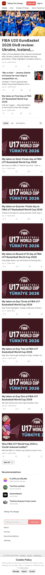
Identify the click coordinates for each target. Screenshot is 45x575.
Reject (24, 571)
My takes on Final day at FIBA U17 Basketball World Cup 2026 (16, 99)
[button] (4, 8)
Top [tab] (12, 123)
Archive (7, 532)
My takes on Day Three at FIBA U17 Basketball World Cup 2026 (21, 303)
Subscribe (31, 3)
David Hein (12, 62)
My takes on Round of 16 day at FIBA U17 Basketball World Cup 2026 (22, 255)
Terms (29, 555)
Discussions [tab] (20, 123)
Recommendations (11, 536)
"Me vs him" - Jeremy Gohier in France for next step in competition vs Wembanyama (16, 76)
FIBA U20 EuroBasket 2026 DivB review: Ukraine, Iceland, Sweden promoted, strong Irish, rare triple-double (22, 45)
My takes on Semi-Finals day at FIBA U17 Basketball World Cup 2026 (22, 161)
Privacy (23, 555)
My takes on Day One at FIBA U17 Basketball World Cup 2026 (20, 398)
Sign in (40, 3)
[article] (22, 39)
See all (7, 462)
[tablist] (14, 123)
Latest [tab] (5, 123)
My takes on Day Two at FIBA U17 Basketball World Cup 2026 (20, 350)
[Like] (3, 66)
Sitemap (7, 540)
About (6, 527)
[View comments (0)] (16, 66)
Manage (16, 571)
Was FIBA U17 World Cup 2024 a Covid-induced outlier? (20, 445)
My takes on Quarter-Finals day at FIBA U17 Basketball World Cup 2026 (22, 208)
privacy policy (24, 568)
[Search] (40, 123)
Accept (32, 571)
